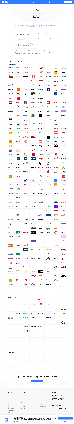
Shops (14, 297)
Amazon (22, 395)
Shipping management (11, 408)
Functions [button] (12, 2)
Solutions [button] (19, 2)
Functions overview (11, 395)
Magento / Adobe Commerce (26, 408)
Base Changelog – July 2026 (57, 395)
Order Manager (35, 25)
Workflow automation (11, 410)
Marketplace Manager (11, 398)
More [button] (37, 2)
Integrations (26, 2)
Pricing (32, 2)
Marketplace (15, 64)
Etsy (22, 398)
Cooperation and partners (43, 404)
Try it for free (37, 380)
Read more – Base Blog (56, 413)
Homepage (32, 15)
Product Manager (10, 400)
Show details (15, 421)
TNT (22, 414)
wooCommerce (23, 404)
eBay (22, 396)
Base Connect (10, 412)
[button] (52, 2)
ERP (8, 406)
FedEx (22, 412)
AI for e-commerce (11, 414)
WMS (14, 352)
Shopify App (23, 402)
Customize (65, 421)
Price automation (10, 402)
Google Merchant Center (25, 400)
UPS (22, 410)
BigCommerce (23, 406)
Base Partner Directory (42, 406)
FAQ (39, 398)
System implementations (43, 402)
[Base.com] (5, 2)
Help (39, 396)
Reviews (40, 400)
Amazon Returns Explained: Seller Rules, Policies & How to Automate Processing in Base (58, 400)
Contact (40, 395)
